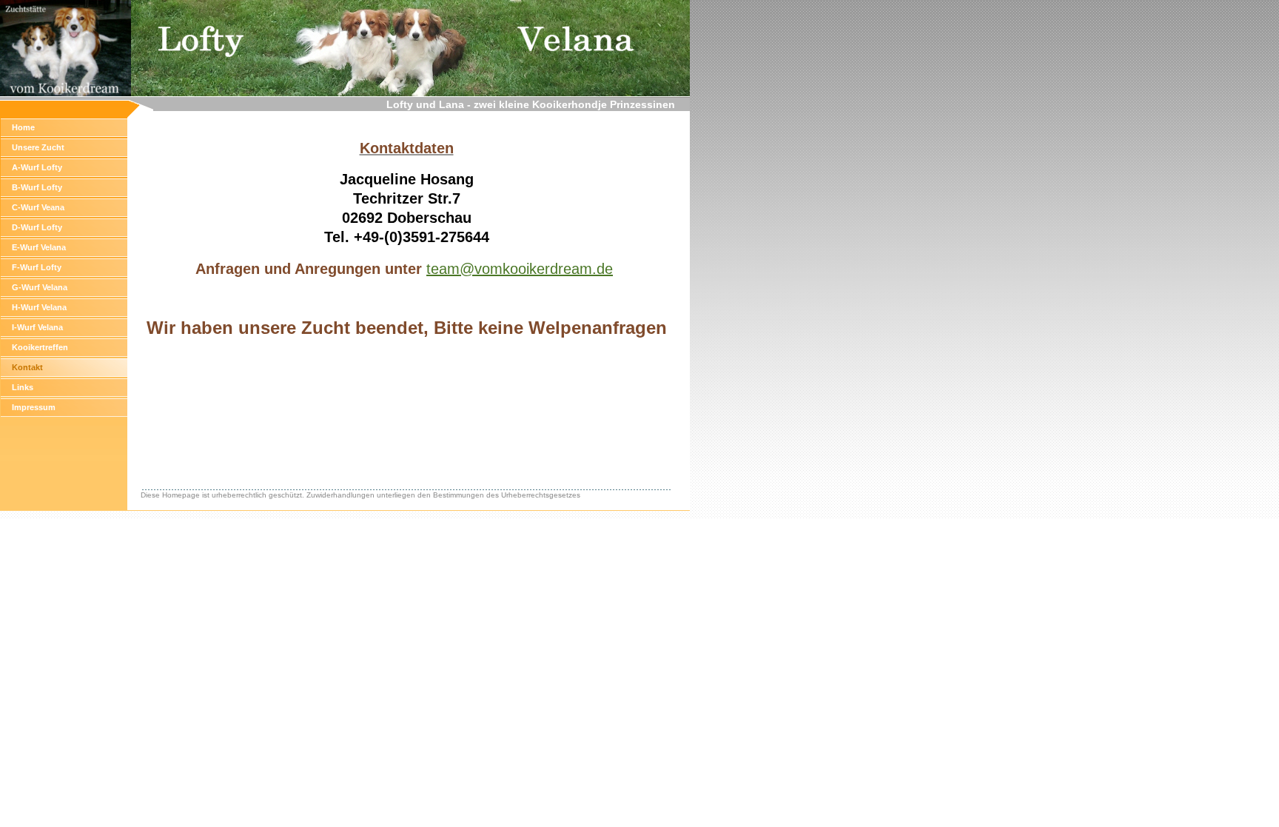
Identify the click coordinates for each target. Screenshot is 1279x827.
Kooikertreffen (40, 347)
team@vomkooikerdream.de (519, 269)
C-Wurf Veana (38, 207)
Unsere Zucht (38, 147)
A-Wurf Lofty (37, 167)
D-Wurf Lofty (37, 227)
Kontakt (27, 367)
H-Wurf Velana (39, 307)
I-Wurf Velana (37, 327)
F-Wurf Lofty (36, 267)
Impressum (34, 407)
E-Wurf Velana (39, 247)
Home (23, 127)
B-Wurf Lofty (37, 187)
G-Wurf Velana (39, 287)
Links (22, 387)
